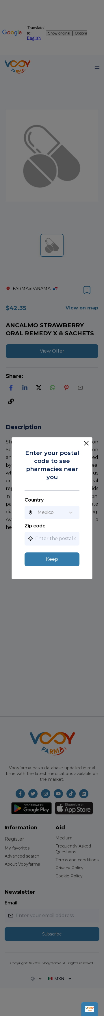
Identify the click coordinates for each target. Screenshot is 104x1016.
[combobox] (37, 512)
